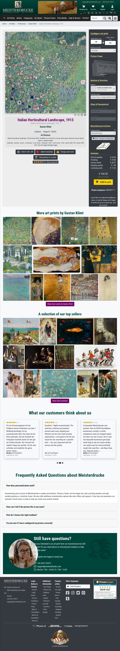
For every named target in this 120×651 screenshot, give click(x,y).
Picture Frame (49, 18)
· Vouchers (46, 607)
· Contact (34, 590)
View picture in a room (47, 157)
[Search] (104, 18)
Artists (19, 18)
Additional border (96, 48)
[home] (4, 18)
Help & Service (74, 18)
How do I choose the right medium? (21, 515)
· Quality (45, 598)
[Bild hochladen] (115, 18)
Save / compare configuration (104, 139)
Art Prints (11, 18)
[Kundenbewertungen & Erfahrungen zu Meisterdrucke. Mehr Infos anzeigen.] (105, 589)
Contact (85, 18)
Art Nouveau (22, 24)
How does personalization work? (20, 485)
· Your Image (47, 587)
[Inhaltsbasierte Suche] (109, 18)
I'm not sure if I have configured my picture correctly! (29, 523)
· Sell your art (47, 590)
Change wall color (66, 152)
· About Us (34, 621)
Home (4, 24)
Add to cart (104, 182)
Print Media (62, 18)
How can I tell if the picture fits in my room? (25, 506)
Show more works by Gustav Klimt (60, 304)
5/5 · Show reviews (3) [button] (50, 162)
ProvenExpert (14, 453)
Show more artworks (60, 401)
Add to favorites (46, 152)
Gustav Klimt (32, 24)
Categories (28, 18)
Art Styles (38, 18)
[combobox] (103, 50)
